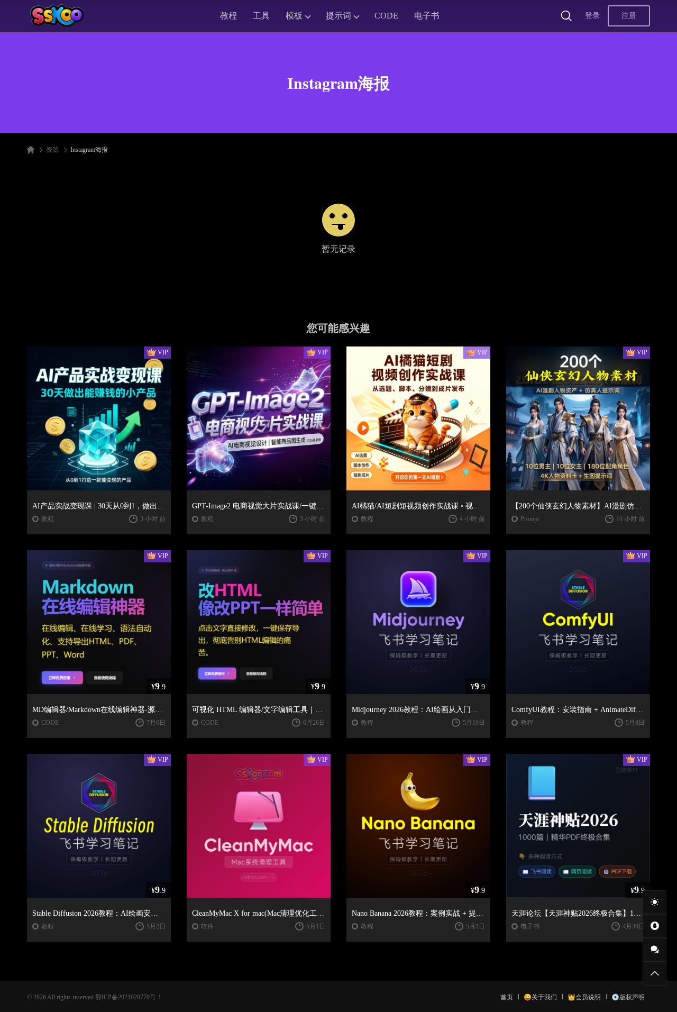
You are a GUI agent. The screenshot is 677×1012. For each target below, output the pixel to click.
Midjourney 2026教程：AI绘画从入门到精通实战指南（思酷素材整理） (418, 710)
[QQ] (654, 926)
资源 (52, 149)
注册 (628, 16)
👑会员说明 (584, 997)
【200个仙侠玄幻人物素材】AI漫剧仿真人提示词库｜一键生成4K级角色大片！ (578, 506)
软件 (207, 926)
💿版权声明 (628, 997)
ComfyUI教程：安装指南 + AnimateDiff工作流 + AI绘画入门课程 (578, 710)
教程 (228, 15)
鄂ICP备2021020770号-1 (128, 997)
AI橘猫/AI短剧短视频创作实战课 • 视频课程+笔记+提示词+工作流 (418, 506)
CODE (386, 15)
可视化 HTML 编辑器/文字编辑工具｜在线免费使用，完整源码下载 (258, 710)
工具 (261, 15)
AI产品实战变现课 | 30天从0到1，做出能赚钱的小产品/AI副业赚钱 (99, 506)
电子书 (427, 15)
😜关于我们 (540, 997)
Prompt (529, 519)
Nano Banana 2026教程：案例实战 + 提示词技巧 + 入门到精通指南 (418, 913)
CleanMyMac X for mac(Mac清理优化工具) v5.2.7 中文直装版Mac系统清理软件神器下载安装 (258, 913)
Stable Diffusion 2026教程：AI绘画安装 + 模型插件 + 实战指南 (99, 913)
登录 (592, 16)
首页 (506, 997)
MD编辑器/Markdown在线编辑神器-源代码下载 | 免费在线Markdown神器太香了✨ (99, 710)
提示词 (338, 15)
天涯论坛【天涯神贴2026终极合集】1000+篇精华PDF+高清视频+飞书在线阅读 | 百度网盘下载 (578, 913)
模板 (294, 15)
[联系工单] (654, 949)
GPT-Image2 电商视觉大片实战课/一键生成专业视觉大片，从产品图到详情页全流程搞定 (258, 506)
